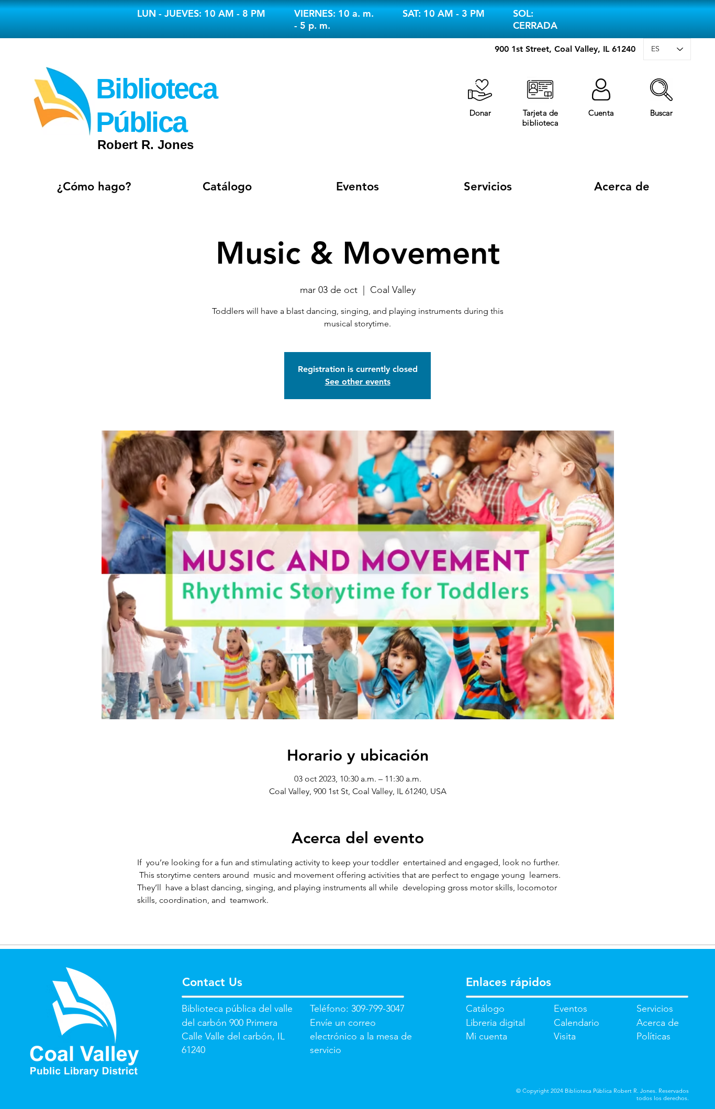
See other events (357, 382)
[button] (661, 89)
